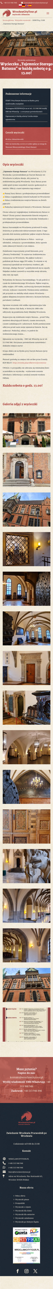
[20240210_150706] (26, 605)
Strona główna (8, 20)
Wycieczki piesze (22, 1200)
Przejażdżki (20, 1203)
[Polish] (20, 6)
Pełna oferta (20, 1196)
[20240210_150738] (26, 645)
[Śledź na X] (35, 1271)
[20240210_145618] (26, 1002)
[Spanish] (30, 6)
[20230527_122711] (26, 447)
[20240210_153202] (26, 843)
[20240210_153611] (26, 962)
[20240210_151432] (26, 764)
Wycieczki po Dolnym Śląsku (27, 1222)
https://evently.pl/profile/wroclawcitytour (29, 363)
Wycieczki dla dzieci (23, 1211)
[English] (26, 6)
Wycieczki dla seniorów (25, 1215)
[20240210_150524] (26, 566)
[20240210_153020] (26, 803)
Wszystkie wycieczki (22, 20)
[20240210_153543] (26, 922)
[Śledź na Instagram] (26, 1271)
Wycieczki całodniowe (24, 1218)
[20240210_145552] (26, 526)
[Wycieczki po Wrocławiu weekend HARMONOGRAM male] (26, 1041)
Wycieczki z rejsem (23, 1207)
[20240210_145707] (26, 487)
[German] (23, 6)
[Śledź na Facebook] (18, 1271)
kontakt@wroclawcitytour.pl (26, 1077)
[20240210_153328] (26, 883)
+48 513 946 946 (33, 1090)
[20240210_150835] (26, 685)
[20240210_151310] (26, 724)
